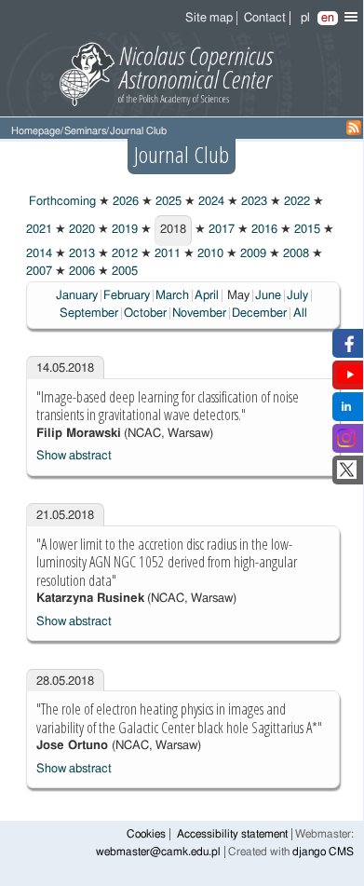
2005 (123, 272)
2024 (209, 202)
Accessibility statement (232, 834)
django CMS (323, 852)
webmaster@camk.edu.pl (158, 852)
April (207, 296)
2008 (294, 254)
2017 (220, 230)
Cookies (146, 834)
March (172, 296)
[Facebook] (347, 349)
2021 (39, 230)
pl (305, 18)
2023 (252, 202)
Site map (209, 18)
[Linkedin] (346, 412)
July (297, 296)
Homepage (36, 131)
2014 (39, 254)
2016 (263, 230)
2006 (80, 272)
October (145, 313)
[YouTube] (350, 381)
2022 (295, 202)
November (199, 313)
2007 (39, 272)
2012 (123, 254)
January (77, 296)
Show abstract (74, 456)
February (126, 296)
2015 (305, 230)
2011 (166, 254)
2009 (251, 254)
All (300, 313)
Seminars (85, 131)
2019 (123, 230)
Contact (265, 18)
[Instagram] (346, 444)
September (89, 313)
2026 (124, 202)
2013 (80, 254)
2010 (209, 254)
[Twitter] (347, 476)
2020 (80, 230)
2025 (167, 202)
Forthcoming (61, 202)
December (259, 313)
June (268, 296)
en (327, 18)
